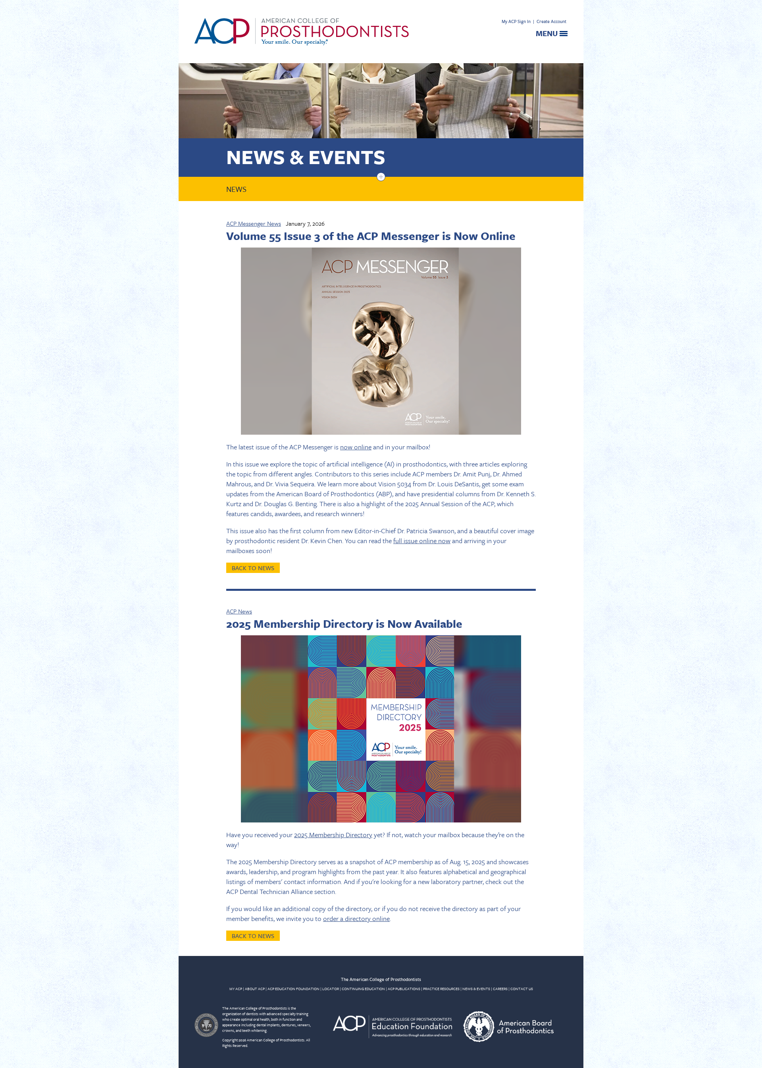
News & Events (305, 156)
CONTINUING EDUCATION (363, 988)
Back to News (253, 567)
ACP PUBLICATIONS (404, 988)
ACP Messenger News (253, 223)
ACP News (239, 611)
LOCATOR (330, 988)
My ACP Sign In (516, 21)
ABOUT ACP (255, 988)
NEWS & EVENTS (476, 988)
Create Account (551, 21)
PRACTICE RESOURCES (441, 988)
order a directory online (356, 918)
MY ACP (235, 988)
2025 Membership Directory (333, 835)
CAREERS (500, 988)
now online (355, 447)
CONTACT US (521, 988)
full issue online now (421, 541)
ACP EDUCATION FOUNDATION (293, 988)
